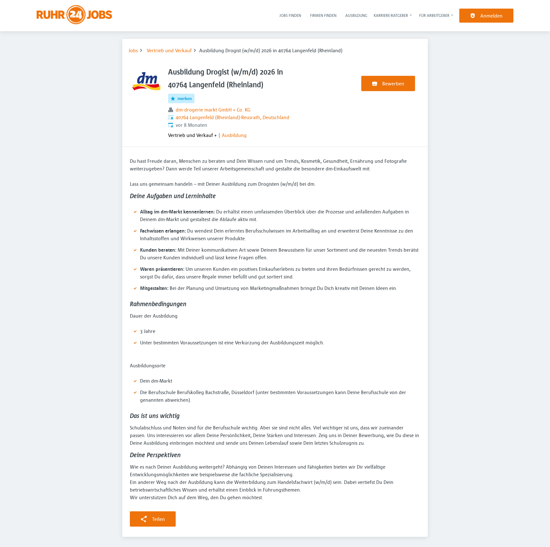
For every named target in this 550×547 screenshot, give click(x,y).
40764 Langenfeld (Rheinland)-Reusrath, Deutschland (232, 117)
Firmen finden (323, 15)
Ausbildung (356, 15)
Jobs (133, 50)
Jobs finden (290, 15)
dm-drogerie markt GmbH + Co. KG (213, 109)
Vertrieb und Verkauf (169, 50)
